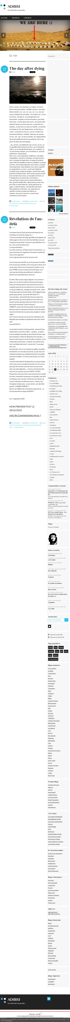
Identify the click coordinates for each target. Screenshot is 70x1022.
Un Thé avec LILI (55, 472)
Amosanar (51, 491)
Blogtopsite (51, 861)
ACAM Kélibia (52, 826)
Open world (51, 958)
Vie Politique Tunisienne (57, 475)
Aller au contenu (6, 1)
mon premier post (36, 425)
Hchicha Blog (52, 979)
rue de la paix (51, 725)
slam (17, 203)
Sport (51, 469)
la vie (34, 203)
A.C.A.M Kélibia (54, 383)
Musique (52, 448)
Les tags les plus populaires (47, 1015)
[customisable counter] (51, 261)
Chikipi (50, 696)
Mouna (50, 943)
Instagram (53, 425)
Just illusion (51, 728)
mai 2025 (50, 222)
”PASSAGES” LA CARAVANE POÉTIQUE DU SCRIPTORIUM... (58, 327)
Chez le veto (51, 903)
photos (56, 655)
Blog (51, 401)
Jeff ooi (50, 790)
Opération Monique (55, 451)
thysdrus (50, 713)
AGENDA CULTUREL (56, 391)
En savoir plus (8, 1020)
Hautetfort (38, 1014)
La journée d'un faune (54, 320)
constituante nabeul (54, 844)
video (66, 651)
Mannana (50, 768)
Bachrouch (51, 831)
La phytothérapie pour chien (56, 336)
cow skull (51, 609)
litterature (22, 203)
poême (27, 203)
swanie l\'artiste (52, 795)
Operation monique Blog (55, 821)
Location (52, 441)
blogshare (51, 856)
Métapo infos (61, 334)
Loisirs (52, 443)
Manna (50, 753)
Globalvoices (52, 863)
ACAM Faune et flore (56, 386)
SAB (49, 708)
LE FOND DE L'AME (33, 201)
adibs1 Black (51, 740)
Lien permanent (16, 201)
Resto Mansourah (53, 871)
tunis (50, 655)
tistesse (16, 425)
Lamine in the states (54, 720)
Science (52, 464)
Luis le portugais (52, 797)
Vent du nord (52, 706)
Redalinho (51, 950)
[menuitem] (5, 17)
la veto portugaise (53, 890)
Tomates (51, 577)
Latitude (65, 320)
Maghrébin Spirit (54, 446)
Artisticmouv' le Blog (54, 839)
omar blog (51, 933)
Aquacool (51, 693)
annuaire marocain (53, 926)
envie (31, 203)
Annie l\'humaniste (53, 800)
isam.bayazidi (51, 792)
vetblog (50, 900)
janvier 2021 (51, 237)
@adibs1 (50, 153)
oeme (10, 427)
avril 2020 (51, 240)
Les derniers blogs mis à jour (23, 1015)
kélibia (50, 647)
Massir (50, 758)
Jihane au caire (52, 948)
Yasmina (50, 748)
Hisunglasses (52, 807)
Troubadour (51, 688)
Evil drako (51, 686)
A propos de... (54, 381)
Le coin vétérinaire (55, 428)
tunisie (61, 647)
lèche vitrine (52, 589)
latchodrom (51, 984)
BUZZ (51, 407)
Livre (51, 438)
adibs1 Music (51, 723)
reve (20, 425)
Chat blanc (51, 555)
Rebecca (50, 787)
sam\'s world (51, 760)
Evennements (54, 414)
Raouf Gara (51, 775)
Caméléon (51, 602)
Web (51, 480)
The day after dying (26, 68)
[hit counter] (52, 969)
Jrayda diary (51, 683)
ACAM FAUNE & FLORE (54, 834)
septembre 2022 (53, 230)
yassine (50, 963)
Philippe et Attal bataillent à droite (58, 304)
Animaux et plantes (53, 895)
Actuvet (50, 888)
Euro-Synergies (62, 324)
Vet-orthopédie (52, 883)
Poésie (52, 454)
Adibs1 (14, 6)
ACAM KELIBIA (53, 659)
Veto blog (51, 880)
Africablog (51, 858)
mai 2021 (50, 235)
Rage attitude (52, 955)
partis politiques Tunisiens (55, 841)
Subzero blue (52, 681)
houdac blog (51, 931)
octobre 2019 (52, 245)
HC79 (50, 512)
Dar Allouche (52, 571)
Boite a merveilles (53, 960)
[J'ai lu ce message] (68, 1019)
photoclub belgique (53, 802)
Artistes (52, 399)
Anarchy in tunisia (53, 765)
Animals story (54, 394)
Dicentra (50, 678)
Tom (49, 731)
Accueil (4, 18)
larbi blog (50, 928)
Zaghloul (50, 938)
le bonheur (28, 425)
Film (51, 417)
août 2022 (51, 232)
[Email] (49, 626)
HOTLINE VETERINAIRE (55, 816)
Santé (51, 461)
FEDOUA (50, 953)
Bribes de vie (53, 404)
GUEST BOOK (54, 420)
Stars (49, 829)
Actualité (52, 388)
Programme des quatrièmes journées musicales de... (58, 492)
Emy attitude (51, 735)
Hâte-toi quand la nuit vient (56, 308)
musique (51, 651)
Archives (15, 18)
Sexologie (53, 467)
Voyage (52, 477)
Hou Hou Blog (52, 668)
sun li (49, 935)
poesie (14, 203)
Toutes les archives (54, 248)
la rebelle (50, 671)
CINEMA (52, 412)
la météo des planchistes (55, 853)
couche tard (51, 885)
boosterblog (51, 868)
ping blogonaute (53, 866)
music (57, 651)
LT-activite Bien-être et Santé (56, 338)
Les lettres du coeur (56, 435)
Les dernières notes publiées (35, 1015)
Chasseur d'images (55, 409)
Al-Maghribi (51, 940)
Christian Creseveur (56, 305)
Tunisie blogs (52, 673)
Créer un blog (32, 1014)
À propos (27, 18)
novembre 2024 (52, 225)
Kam (49, 676)
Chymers (50, 770)
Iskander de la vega (53, 785)
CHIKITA (50, 716)
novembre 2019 (52, 242)
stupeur (50, 745)
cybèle (50, 773)
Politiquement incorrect (57, 456)
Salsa (51, 459)
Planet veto (51, 893)
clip (62, 651)
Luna (49, 743)
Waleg (50, 698)
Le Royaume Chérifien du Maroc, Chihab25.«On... (56, 295)
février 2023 (51, 228)
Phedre (50, 711)
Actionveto (51, 898)
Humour (52, 422)
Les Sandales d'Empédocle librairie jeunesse (58, 309)
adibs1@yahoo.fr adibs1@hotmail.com (54, 913)
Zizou (49, 691)
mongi (50, 502)
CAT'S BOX (52, 560)
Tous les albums (63, 213)
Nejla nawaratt (52, 703)
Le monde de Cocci (55, 433)
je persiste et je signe (54, 750)
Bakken (50, 564)
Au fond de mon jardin (54, 836)
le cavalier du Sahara (55, 583)
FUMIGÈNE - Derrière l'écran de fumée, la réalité (57, 316)
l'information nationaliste (60, 301)
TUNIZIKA (51, 718)
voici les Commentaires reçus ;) (25, 415)
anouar (50, 945)
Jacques (50, 805)
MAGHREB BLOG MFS (54, 819)
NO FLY (50, 733)
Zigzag (50, 755)
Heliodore (51, 738)
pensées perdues (53, 701)
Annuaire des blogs (55, 396)
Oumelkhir (51, 981)
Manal (49, 923)
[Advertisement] (55, 89)
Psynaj (50, 763)
